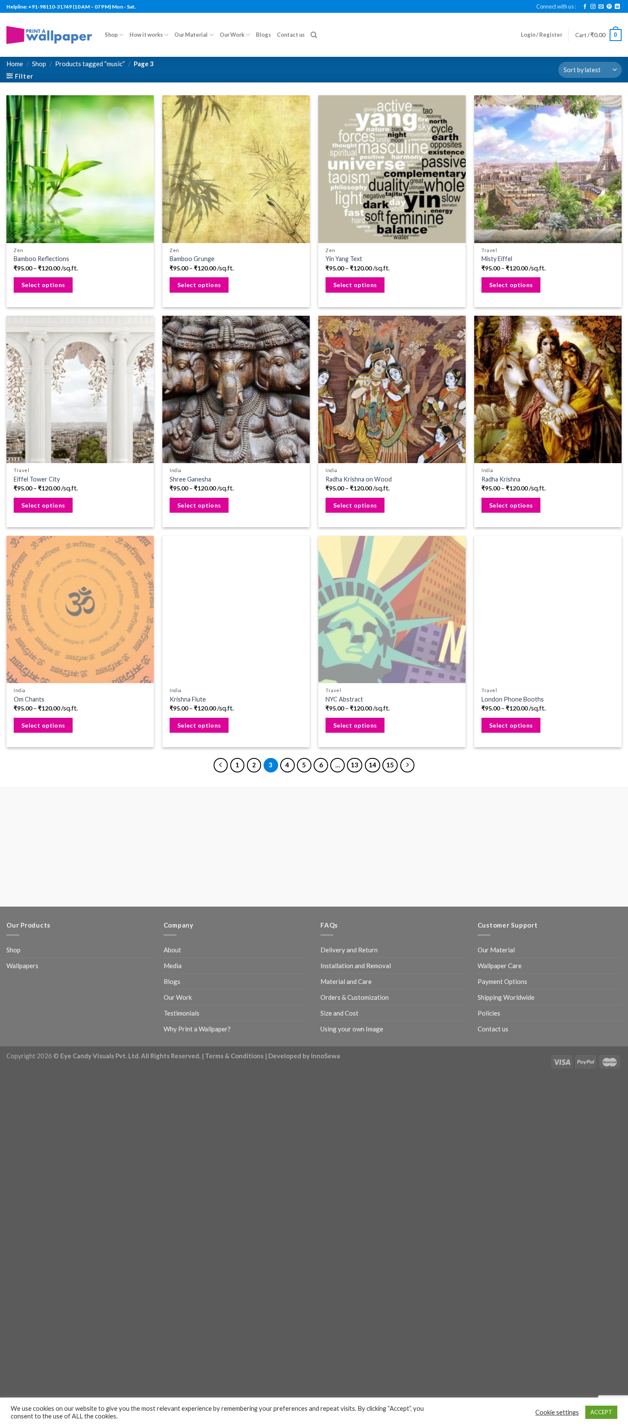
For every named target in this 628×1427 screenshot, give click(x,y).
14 (372, 765)
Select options (43, 284)
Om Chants (29, 699)
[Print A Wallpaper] (49, 35)
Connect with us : (556, 6)
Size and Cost (339, 1013)
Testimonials (182, 1013)
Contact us (291, 34)
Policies (489, 1013)
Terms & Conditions (234, 1056)
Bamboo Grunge (192, 258)
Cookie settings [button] (557, 1412)
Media (173, 965)
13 (354, 765)
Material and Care (346, 981)
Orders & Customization (354, 997)
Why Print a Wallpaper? (197, 1029)
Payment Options (502, 981)
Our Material (191, 34)
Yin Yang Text (344, 258)
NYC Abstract (344, 699)
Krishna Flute (188, 699)
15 (390, 765)
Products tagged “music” (90, 64)
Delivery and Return (349, 950)
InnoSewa (325, 1056)
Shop (111, 34)
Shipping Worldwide (506, 997)
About (172, 950)
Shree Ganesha (190, 479)
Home (14, 64)
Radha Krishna (500, 479)
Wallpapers (22, 965)
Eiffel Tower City (37, 479)
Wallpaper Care (500, 965)
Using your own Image (351, 1029)
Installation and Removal (355, 965)
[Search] (314, 35)
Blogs (263, 34)
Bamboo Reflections (41, 258)
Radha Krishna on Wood (359, 479)
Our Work (232, 34)
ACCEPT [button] (601, 1412)
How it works (146, 34)
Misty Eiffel (496, 258)
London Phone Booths (512, 699)
